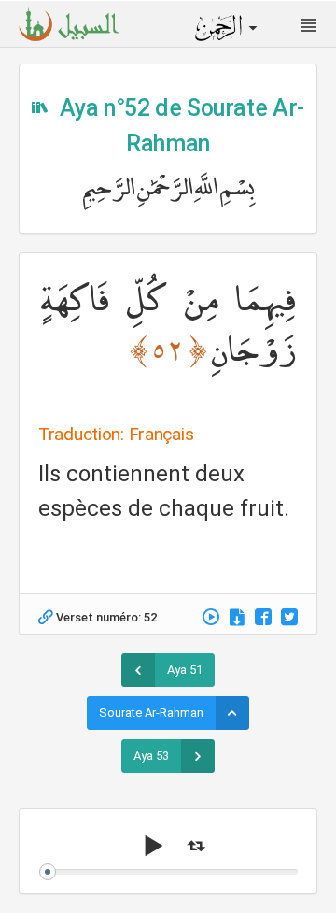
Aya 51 (185, 670)
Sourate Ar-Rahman (151, 713)
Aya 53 (151, 756)
